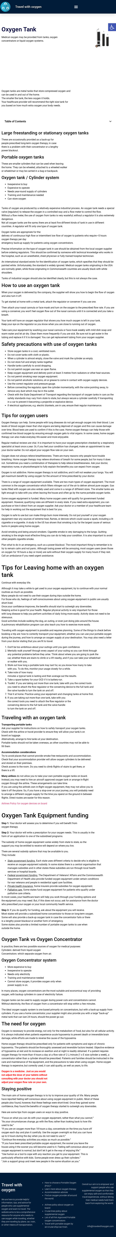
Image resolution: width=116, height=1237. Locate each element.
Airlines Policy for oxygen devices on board (24, 803)
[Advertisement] (36, 66)
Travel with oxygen (28, 7)
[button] (112, 27)
